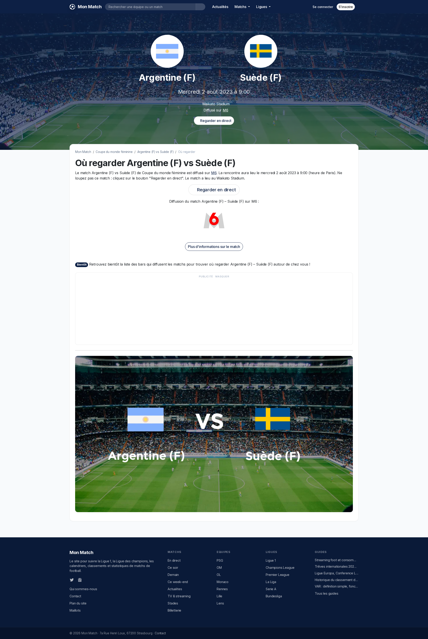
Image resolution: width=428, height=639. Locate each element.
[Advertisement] (212, 311)
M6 (225, 110)
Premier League (277, 575)
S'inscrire (346, 7)
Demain (173, 575)
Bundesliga (274, 596)
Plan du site (78, 603)
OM (219, 567)
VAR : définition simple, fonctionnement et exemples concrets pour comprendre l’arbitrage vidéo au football (336, 586)
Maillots (75, 610)
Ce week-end (178, 582)
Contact (75, 596)
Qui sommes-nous (83, 589)
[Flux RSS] (87, 579)
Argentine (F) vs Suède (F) (155, 152)
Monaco (222, 582)
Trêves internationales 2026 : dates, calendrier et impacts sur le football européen (336, 566)
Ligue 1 (271, 560)
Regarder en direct (215, 120)
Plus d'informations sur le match (214, 246)
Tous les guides (326, 593)
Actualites (175, 589)
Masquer (222, 276)
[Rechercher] (200, 6)
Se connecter (323, 7)
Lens (220, 603)
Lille (219, 596)
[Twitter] (72, 579)
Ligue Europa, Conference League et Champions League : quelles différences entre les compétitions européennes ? (336, 573)
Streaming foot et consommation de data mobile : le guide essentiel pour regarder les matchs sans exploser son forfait (336, 560)
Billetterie (174, 610)
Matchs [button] (241, 6)
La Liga (271, 582)
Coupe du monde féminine (114, 152)
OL (219, 575)
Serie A (271, 589)
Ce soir (173, 567)
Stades (173, 603)
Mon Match (83, 152)
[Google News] (80, 579)
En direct (174, 560)
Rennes (222, 589)
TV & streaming (179, 596)
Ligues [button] (262, 6)
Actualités (220, 6)
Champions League (280, 567)
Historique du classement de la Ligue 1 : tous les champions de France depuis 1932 (336, 580)
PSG (220, 560)
